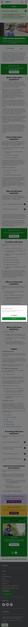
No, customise (14, 315)
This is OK (14, 318)
